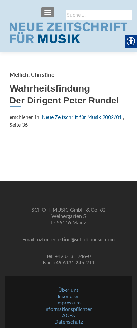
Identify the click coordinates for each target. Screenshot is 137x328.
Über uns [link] (68, 290)
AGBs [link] (68, 315)
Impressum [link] (68, 302)
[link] (68, 33)
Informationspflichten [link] (68, 309)
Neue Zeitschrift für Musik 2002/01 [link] (82, 117)
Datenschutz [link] (68, 322)
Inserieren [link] (69, 296)
